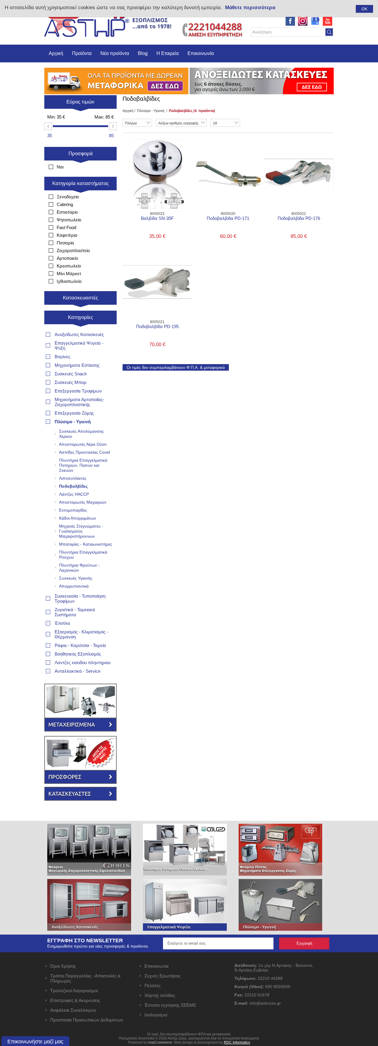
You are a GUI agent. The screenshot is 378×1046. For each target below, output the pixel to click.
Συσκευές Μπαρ (71, 382)
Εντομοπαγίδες (73, 510)
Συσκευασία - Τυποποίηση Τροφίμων (80, 598)
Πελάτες (152, 985)
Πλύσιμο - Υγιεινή (150, 111)
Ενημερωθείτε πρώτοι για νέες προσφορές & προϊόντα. (98, 946)
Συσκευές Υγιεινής (75, 578)
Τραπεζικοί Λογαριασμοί (74, 990)
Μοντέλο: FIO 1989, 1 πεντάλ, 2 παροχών (228, 159)
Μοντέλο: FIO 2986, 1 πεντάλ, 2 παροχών (157, 267)
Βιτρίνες (62, 356)
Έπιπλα (62, 623)
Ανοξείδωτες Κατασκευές (79, 334)
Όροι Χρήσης (63, 966)
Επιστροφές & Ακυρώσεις (75, 1000)
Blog (143, 53)
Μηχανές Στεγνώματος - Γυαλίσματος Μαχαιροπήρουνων (81, 531)
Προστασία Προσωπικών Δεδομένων (86, 1019)
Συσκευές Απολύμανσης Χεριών (81, 434)
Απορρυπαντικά (74, 586)
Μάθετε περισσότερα (250, 7)
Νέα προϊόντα (114, 53)
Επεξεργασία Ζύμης (74, 413)
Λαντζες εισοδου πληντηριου (82, 662)
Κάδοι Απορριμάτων (77, 518)
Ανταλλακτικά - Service (77, 671)
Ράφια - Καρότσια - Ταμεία (80, 645)
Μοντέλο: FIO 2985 (141, 157)
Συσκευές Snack (71, 373)
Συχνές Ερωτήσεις (162, 975)
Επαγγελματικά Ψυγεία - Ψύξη (79, 345)
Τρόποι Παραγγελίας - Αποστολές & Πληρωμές (85, 978)
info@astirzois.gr (265, 1003)
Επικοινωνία (201, 53)
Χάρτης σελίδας (159, 995)
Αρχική (56, 53)
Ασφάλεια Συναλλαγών (73, 1010)
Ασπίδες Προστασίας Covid (84, 452)
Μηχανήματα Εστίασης (77, 365)
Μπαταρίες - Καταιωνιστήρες (85, 544)
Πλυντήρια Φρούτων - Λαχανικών (79, 568)
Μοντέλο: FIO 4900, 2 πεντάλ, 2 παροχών (298, 159)
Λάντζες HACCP (74, 494)
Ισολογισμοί (155, 1014)
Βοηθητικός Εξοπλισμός (78, 653)
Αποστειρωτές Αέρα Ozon (83, 444)
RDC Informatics (237, 1042)
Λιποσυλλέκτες (73, 478)
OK (364, 9)
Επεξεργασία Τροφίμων (78, 390)
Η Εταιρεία (168, 53)
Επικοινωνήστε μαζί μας (35, 1042)
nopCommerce (160, 1042)
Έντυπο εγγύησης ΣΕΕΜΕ (170, 1005)
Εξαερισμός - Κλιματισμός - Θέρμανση (81, 634)
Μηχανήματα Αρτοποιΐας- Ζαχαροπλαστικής (79, 402)
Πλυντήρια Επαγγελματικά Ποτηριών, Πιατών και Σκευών (83, 465)
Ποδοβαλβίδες (73, 486)
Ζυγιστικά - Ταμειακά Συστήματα (75, 612)
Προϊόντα (82, 53)
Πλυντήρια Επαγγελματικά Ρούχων (83, 555)
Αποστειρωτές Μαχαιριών (82, 502)
